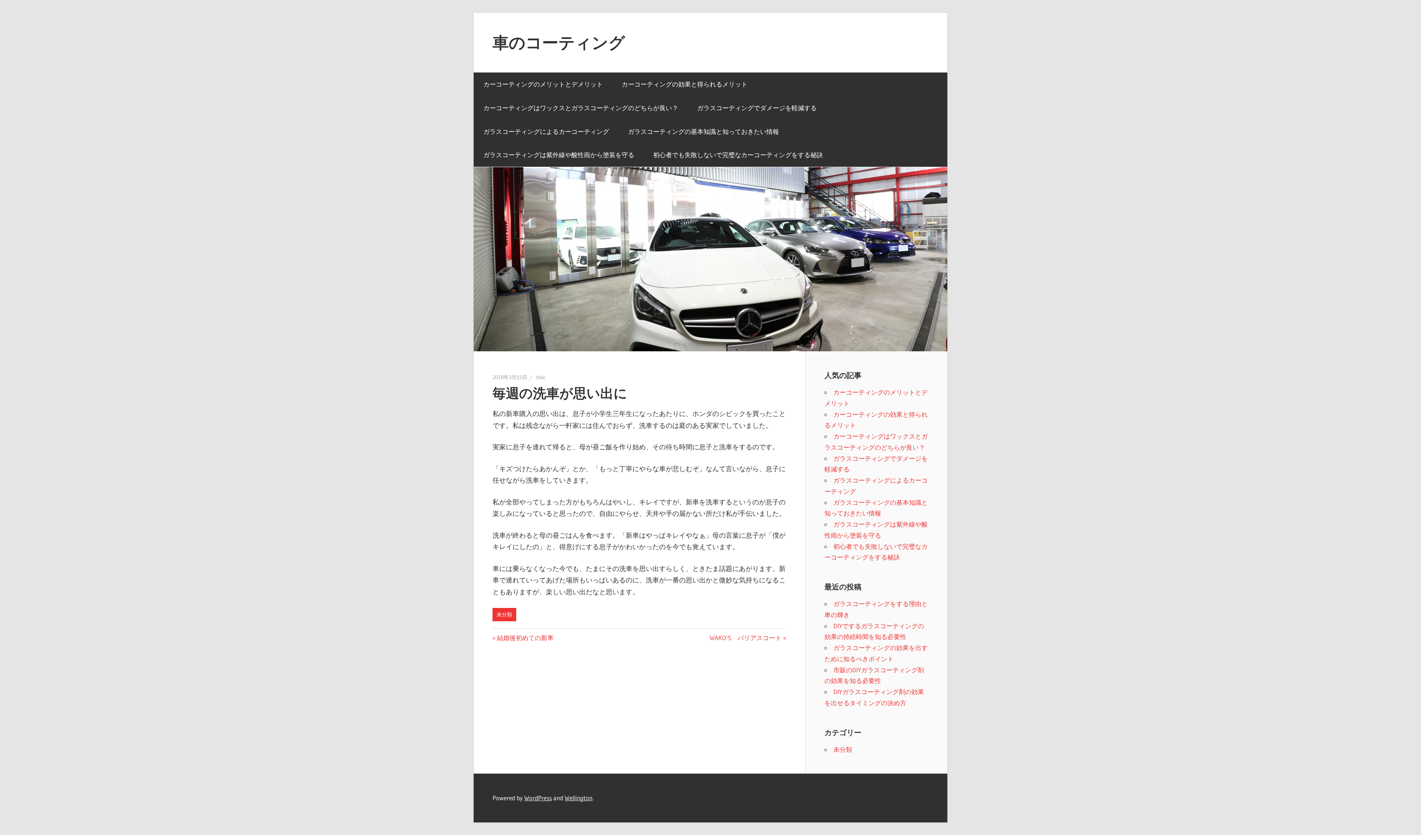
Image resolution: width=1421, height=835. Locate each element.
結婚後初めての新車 (525, 638)
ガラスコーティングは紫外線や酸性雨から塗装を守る (558, 155)
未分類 (504, 614)
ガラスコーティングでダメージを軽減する (757, 108)
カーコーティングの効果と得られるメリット (685, 84)
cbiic (540, 377)
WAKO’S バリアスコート (746, 638)
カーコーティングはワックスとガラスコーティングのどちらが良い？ (580, 108)
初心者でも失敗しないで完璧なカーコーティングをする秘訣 (738, 155)
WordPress (538, 798)
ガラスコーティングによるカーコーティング (546, 131)
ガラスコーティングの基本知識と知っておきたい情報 (703, 131)
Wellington (578, 798)
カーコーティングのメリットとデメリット (543, 84)
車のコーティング (559, 43)
